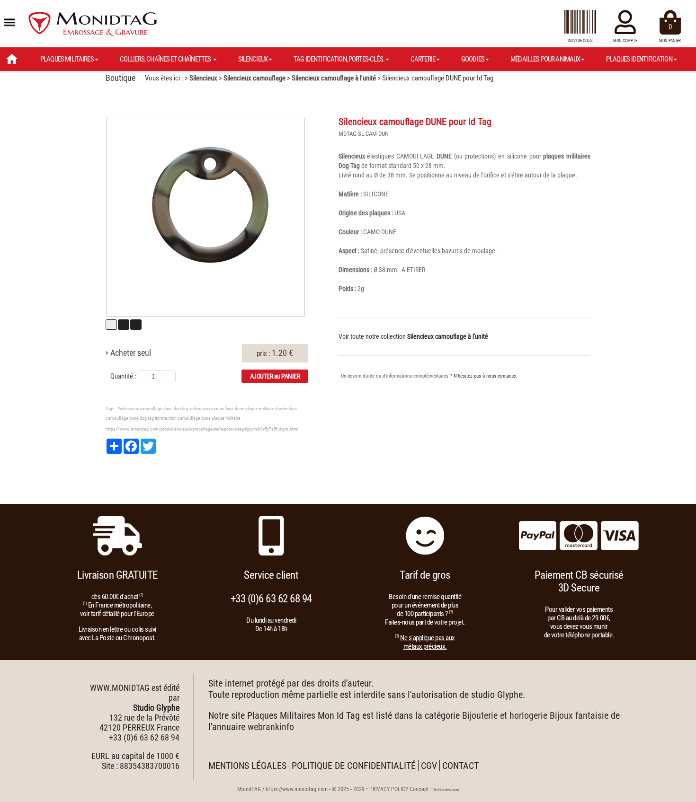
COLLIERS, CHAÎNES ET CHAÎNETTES (166, 59)
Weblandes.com (446, 789)
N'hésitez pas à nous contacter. (486, 376)
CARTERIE (422, 59)
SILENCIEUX (253, 59)
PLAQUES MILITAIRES (67, 59)
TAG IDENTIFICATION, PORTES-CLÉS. (339, 59)
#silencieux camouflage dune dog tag (152, 408)
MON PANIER (670, 33)
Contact (460, 765)
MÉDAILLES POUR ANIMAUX (545, 59)
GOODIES (472, 59)
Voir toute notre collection (413, 336)
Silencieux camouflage (254, 78)
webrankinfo (271, 726)
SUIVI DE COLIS (580, 40)
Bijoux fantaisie (579, 715)
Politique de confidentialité (354, 765)
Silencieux (203, 78)
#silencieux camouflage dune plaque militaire (231, 408)
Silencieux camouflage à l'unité (334, 78)
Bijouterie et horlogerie (504, 715)
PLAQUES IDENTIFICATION (639, 59)
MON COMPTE (625, 40)
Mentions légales (247, 765)
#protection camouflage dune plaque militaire (198, 418)
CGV (429, 765)
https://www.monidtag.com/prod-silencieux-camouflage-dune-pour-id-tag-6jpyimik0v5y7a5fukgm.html (202, 429)
